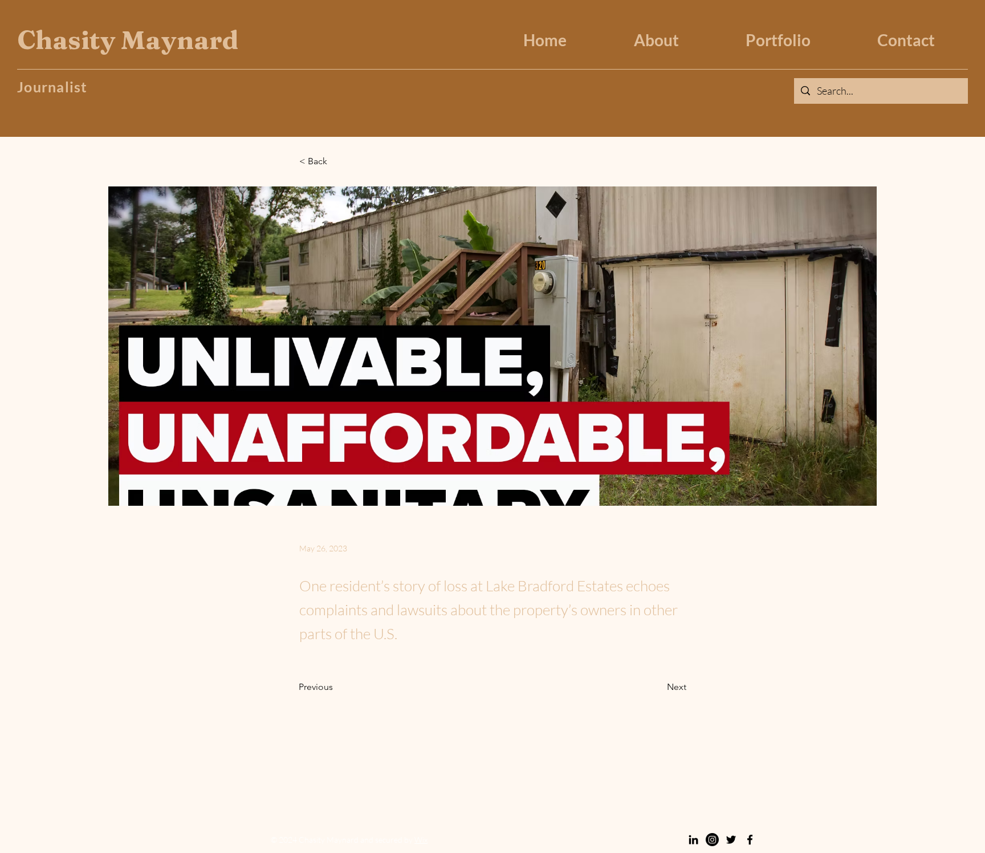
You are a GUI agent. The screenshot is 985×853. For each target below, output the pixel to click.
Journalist (52, 86)
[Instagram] (712, 839)
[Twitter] (731, 839)
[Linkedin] (693, 839)
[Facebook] (749, 839)
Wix (421, 839)
